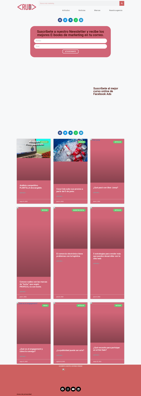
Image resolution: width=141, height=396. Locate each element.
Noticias (82, 10)
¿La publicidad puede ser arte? (70, 350)
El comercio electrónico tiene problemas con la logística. (69, 255)
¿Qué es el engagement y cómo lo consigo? (31, 350)
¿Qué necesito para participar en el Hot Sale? (106, 348)
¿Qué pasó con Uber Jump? (105, 187)
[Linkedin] (78, 389)
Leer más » (23, 192)
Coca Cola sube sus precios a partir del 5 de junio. (69, 190)
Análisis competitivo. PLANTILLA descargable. (31, 186)
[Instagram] (68, 389)
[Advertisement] (70, 71)
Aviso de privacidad (24, 394)
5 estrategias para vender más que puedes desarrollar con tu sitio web (107, 256)
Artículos (66, 10)
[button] (60, 20)
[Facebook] (62, 389)
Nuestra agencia (115, 10)
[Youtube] (73, 389)
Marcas (97, 10)
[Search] (121, 3)
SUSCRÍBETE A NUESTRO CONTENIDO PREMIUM (70, 366)
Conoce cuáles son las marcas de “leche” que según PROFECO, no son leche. (33, 284)
